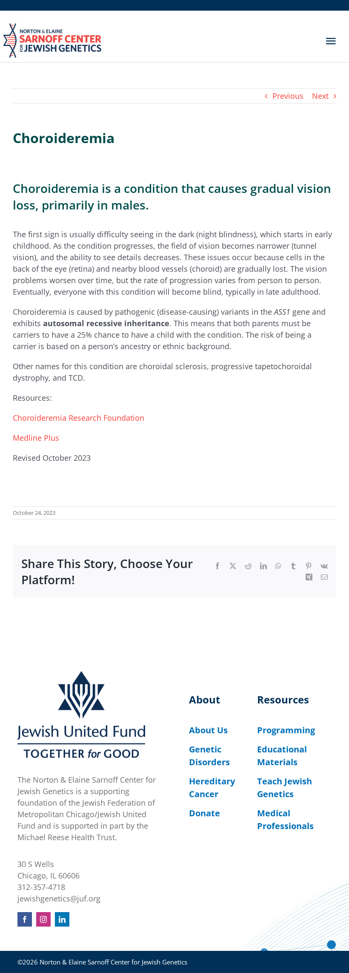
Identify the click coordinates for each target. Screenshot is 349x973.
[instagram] (43, 919)
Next (320, 96)
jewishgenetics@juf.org (58, 898)
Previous (287, 96)
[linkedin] (62, 919)
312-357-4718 (41, 887)
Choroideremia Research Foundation (78, 418)
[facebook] (24, 919)
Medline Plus (36, 438)
